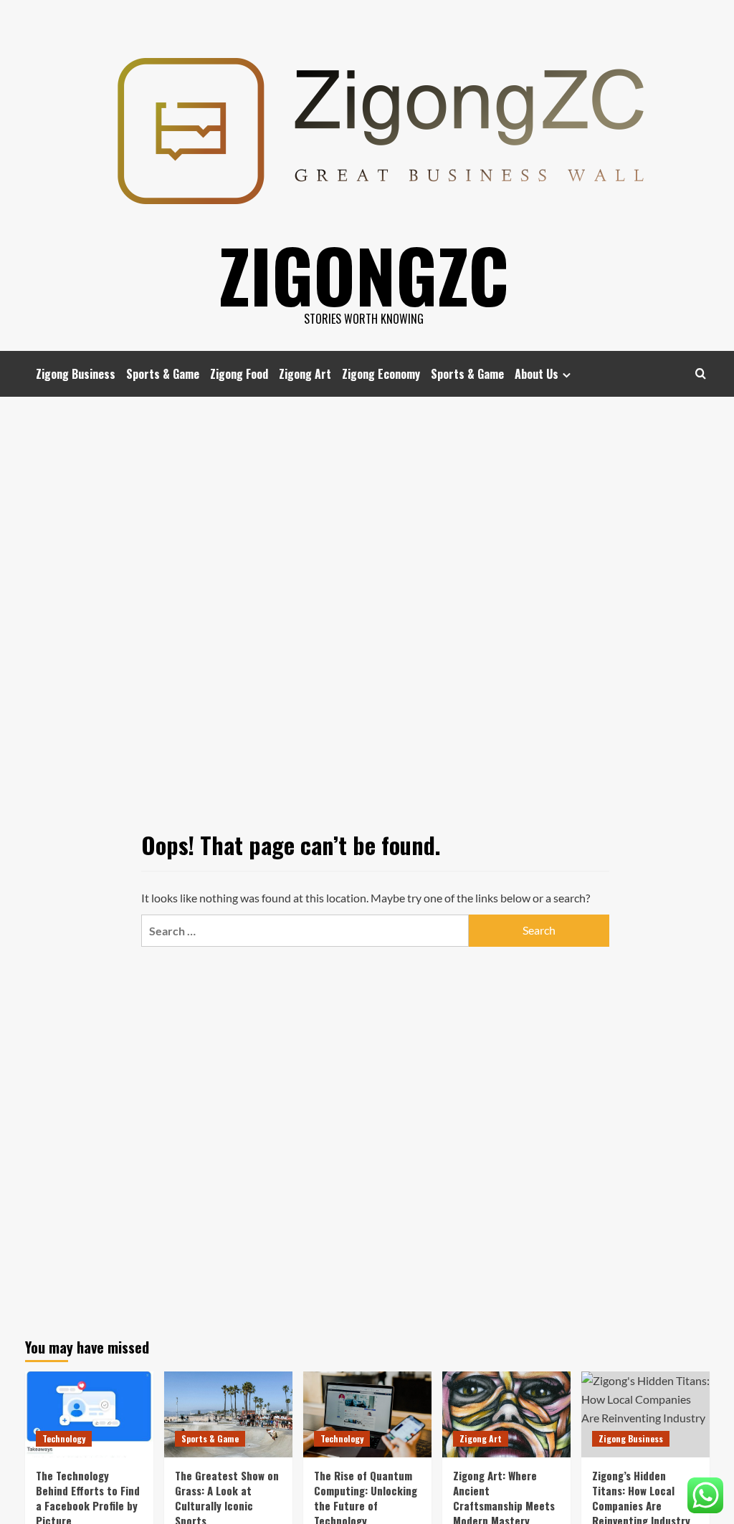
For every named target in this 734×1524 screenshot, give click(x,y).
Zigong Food (239, 373)
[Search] (701, 373)
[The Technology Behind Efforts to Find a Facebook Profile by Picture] (89, 1414)
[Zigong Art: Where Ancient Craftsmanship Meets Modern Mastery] (506, 1414)
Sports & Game (162, 373)
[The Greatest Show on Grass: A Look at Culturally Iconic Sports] (228, 1414)
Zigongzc (364, 274)
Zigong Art (305, 373)
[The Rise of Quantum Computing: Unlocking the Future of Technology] (367, 1414)
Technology (63, 1438)
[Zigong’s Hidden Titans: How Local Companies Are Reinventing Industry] (645, 1414)
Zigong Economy (381, 373)
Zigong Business (75, 373)
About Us (536, 373)
